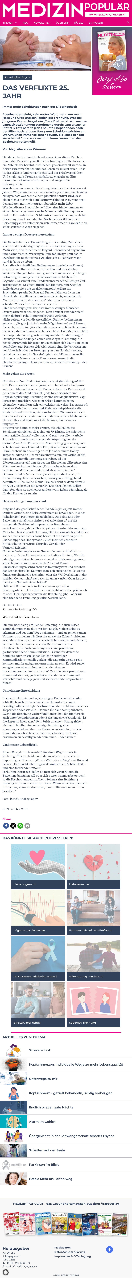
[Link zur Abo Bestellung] (112, 61)
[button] (128, 23)
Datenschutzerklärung (69, 1252)
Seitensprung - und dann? (86, 976)
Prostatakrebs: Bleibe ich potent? (35, 976)
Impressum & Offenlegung (72, 1256)
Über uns (62, 22)
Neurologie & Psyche (17, 77)
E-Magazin (96, 22)
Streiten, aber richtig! (27, 1022)
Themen (8, 22)
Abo (25, 22)
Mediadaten (62, 1247)
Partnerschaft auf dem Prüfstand (90, 930)
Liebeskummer (79, 884)
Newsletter (42, 22)
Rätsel (78, 22)
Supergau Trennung (82, 1022)
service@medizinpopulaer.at (21, 1266)
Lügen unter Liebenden (29, 930)
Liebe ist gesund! (25, 884)
